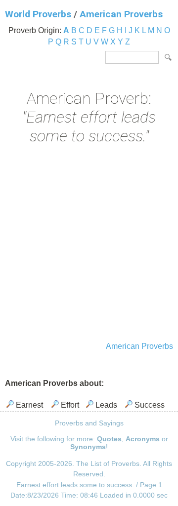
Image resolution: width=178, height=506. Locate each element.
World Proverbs (38, 14)
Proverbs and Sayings (89, 423)
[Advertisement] (89, 244)
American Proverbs (121, 14)
